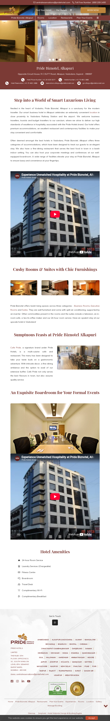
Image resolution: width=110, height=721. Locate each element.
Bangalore (90, 640)
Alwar (78, 640)
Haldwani (51, 657)
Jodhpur (54, 662)
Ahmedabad (43, 640)
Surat (78, 671)
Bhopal (73, 644)
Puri (94, 666)
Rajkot (52, 671)
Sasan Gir (88, 671)
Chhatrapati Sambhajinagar (55, 649)
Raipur (43, 671)
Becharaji (50, 644)
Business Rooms (82, 306)
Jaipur (44, 662)
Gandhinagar (88, 653)
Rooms (41, 17)
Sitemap (31, 713)
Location (53, 17)
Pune (87, 666)
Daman (88, 649)
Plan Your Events (85, 17)
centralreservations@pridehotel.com (52, 2)
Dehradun (43, 653)
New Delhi (65, 666)
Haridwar (63, 657)
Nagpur (54, 666)
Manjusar (77, 662)
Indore (91, 657)
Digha (65, 653)
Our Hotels (61, 10)
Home (10, 701)
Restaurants (66, 17)
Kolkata (65, 662)
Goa (41, 657)
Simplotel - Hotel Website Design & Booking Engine (60, 713)
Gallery (99, 701)
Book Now (93, 10)
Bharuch (62, 644)
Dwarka (75, 653)
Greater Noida (72, 675)
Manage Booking (55, 706)
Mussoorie (42, 666)
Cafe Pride (15, 347)
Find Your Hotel (43, 10)
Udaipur (58, 675)
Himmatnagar (78, 657)
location (93, 112)
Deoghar (55, 653)
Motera (88, 662)
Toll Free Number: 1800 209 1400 (90, 2)
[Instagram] (17, 681)
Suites (25, 310)
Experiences (71, 701)
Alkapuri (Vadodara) (62, 640)
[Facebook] (12, 681)
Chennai (83, 644)
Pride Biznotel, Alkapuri (22, 17)
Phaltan (77, 666)
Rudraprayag (65, 671)
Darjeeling (77, 649)
